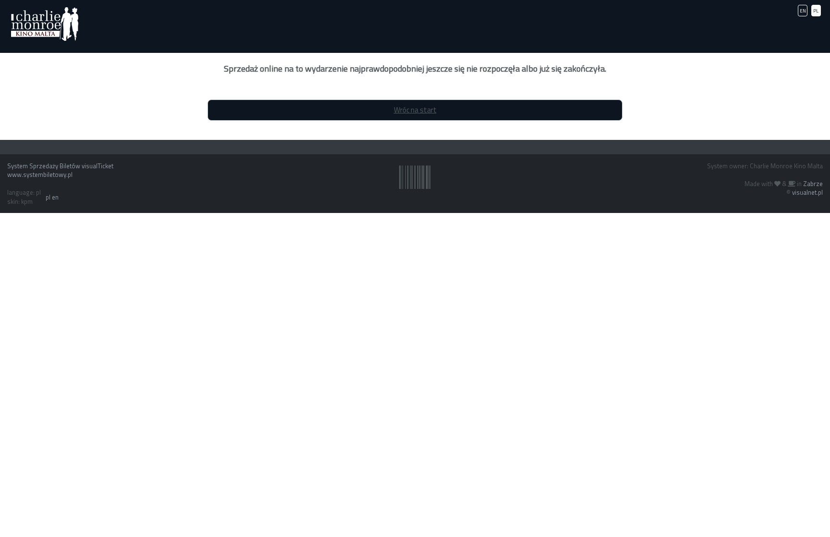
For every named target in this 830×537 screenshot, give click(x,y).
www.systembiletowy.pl (40, 174)
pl (48, 197)
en (55, 197)
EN (803, 10)
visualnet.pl (807, 192)
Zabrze (813, 183)
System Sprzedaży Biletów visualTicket (60, 166)
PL (815, 10)
